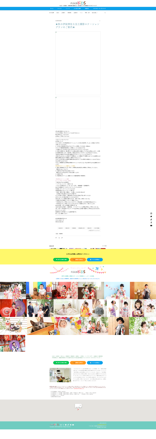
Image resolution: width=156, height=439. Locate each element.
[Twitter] (151, 216)
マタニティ (97, 278)
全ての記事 (51, 12)
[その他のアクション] (100, 20)
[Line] (66, 425)
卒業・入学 (87, 12)
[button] (105, 12)
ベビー (88, 278)
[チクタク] (151, 219)
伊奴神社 (69, 12)
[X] (63, 425)
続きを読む (94, 12)
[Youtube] (73, 425)
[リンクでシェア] (62, 237)
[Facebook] (151, 222)
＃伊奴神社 (74, 228)
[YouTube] (151, 226)
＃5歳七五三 (89, 228)
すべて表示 (104, 245)
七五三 (57, 12)
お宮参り (63, 12)
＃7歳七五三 (67, 228)
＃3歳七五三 (60, 228)
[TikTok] (68, 425)
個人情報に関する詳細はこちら (79, 388)
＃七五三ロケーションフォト (94, 230)
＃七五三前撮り (97, 228)
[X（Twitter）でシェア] (59, 237)
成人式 (84, 278)
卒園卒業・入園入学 (69, 278)
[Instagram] (151, 213)
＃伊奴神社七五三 (81, 228)
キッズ (92, 278)
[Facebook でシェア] (56, 237)
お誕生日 (75, 12)
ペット (81, 12)
